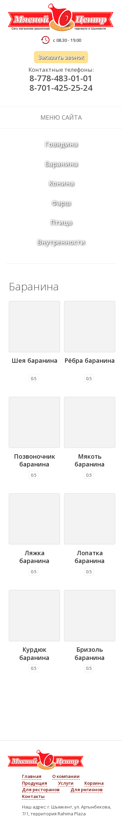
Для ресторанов (41, 789)
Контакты (33, 796)
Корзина (94, 783)
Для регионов (86, 789)
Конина (61, 183)
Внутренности (61, 242)
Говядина (61, 144)
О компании (66, 776)
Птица (61, 222)
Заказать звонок (61, 57)
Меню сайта (61, 117)
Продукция (34, 783)
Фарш (61, 203)
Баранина (61, 163)
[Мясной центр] (61, 18)
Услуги (66, 783)
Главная (31, 776)
